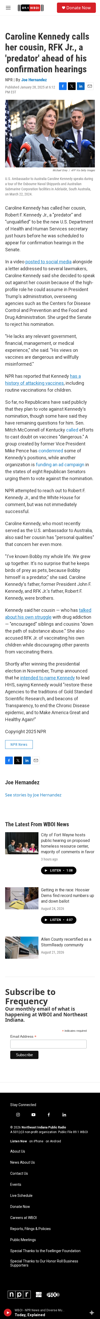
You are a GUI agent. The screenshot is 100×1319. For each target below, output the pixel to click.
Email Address (23, 1036)
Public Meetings (23, 1240)
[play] (8, 1312)
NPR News (19, 744)
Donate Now (78, 7)
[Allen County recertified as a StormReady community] (21, 948)
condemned (50, 450)
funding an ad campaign (60, 464)
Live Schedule (21, 1196)
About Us (17, 1151)
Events (15, 1185)
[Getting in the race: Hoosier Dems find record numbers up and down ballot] (21, 898)
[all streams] (93, 1312)
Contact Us (19, 1174)
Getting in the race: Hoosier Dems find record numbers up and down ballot (67, 895)
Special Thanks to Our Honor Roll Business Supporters (44, 1263)
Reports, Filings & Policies (30, 1229)
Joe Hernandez (34, 79)
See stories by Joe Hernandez (33, 795)
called (72, 430)
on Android (53, 1141)
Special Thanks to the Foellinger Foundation (45, 1251)
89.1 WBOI (80, 1132)
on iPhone (36, 1141)
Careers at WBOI (23, 1218)
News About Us (22, 1162)
